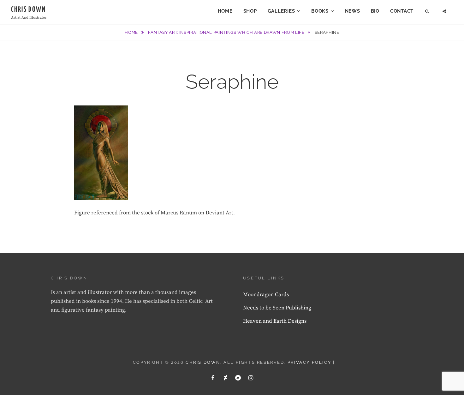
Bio (375, 11)
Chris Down (28, 9)
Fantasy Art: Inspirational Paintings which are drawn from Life (227, 32)
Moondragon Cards (266, 294)
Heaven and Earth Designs (274, 321)
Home (225, 11)
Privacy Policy (309, 362)
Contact (401, 11)
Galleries (281, 11)
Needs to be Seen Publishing (277, 307)
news (352, 11)
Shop (250, 11)
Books (320, 11)
